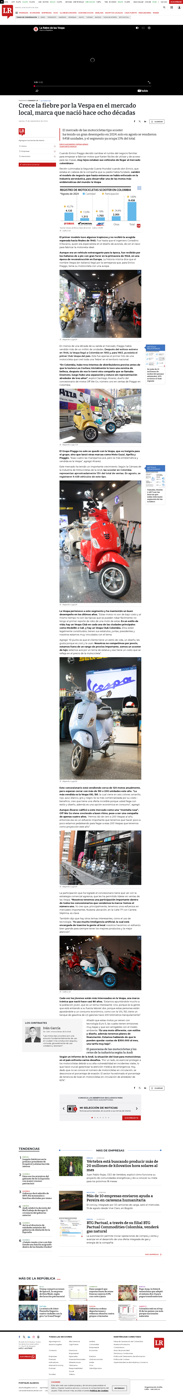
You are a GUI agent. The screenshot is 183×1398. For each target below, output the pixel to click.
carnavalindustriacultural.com (30, 1391)
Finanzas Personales (77, 1360)
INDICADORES (145, 13)
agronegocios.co (47, 1388)
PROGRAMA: (28, 100)
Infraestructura (75, 1363)
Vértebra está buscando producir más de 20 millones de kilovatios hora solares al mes (122, 1166)
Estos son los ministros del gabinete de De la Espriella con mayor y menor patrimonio (36, 1180)
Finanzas (52, 1360)
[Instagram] (34, 1338)
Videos (72, 1374)
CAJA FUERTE (130, 13)
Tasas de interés (110, 17)
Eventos (92, 1357)
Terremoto (51, 17)
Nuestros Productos (122, 1345)
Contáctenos (119, 1348)
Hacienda (26, 1174)
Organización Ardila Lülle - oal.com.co (153, 1388)
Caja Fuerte (73, 1345)
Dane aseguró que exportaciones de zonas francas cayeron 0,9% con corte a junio (101, 1293)
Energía (25, 1157)
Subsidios (62, 17)
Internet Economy (56, 1366)
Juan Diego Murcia (68, 146)
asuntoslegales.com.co (28, 1388)
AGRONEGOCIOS (85, 13)
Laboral (25, 1206)
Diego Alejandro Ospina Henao (74, 144)
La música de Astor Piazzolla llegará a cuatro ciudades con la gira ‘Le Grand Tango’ (50, 1313)
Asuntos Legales (55, 1345)
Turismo (89, 17)
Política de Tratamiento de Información (129, 1357)
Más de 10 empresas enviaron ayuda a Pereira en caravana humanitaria (120, 1198)
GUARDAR (158, 122)
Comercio (93, 1287)
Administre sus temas (30, 165)
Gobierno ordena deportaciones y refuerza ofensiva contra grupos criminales (101, 1313)
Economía (93, 1351)
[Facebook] (134, 121)
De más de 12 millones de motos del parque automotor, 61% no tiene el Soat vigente (155, 375)
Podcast (52, 1369)
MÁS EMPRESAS (152, 1255)
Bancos (98, 17)
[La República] (7, 12)
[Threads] (39, 1338)
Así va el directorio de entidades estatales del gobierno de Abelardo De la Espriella (36, 1229)
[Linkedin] (145, 121)
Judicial (92, 1306)
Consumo (53, 1351)
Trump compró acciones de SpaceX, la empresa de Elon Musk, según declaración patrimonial (52, 1293)
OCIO (55, 13)
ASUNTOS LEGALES (114, 13)
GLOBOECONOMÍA (68, 13)
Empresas (53, 1357)
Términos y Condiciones (123, 1354)
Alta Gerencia (74, 1342)
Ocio (91, 1366)
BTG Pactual (124, 17)
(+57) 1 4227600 (25, 1349)
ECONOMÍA (35, 13)
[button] (63, 1109)
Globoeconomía (96, 1360)
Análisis (92, 1342)
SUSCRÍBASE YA (131, 1118)
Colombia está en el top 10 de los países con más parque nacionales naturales (151, 1313)
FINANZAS (23, 13)
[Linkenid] (30, 1338)
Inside (91, 1363)
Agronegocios (54, 1342)
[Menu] (17, 12)
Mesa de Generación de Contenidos (128, 1342)
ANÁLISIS (99, 13)
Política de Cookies (99, 1391)
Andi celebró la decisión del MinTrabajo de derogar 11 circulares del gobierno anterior (36, 1212)
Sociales (52, 1374)
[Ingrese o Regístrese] (179, 7)
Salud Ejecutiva (95, 1369)
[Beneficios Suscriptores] (172, 7)
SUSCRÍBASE (176, 2)
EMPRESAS (47, 13)
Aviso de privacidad (121, 1351)
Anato (81, 17)
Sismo (43, 17)
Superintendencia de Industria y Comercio (131, 1363)
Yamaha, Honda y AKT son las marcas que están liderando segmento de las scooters (155, 496)
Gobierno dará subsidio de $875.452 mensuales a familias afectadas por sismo (37, 1196)
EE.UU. (41, 1287)
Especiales (73, 1357)
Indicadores (53, 1363)
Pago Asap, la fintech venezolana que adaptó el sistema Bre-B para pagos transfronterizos (151, 1293)
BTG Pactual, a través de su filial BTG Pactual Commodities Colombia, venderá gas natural (123, 1227)
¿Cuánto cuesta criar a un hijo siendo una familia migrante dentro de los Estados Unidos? (37, 1244)
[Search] (164, 7)
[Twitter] (140, 121)
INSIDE (156, 13)
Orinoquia (72, 17)
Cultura (42, 1306)
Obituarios (73, 1366)
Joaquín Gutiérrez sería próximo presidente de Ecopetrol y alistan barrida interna (35, 1163)
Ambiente (143, 1306)
